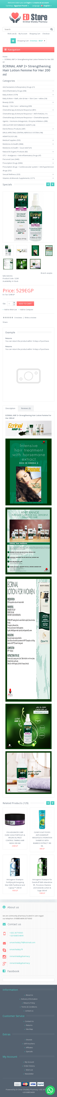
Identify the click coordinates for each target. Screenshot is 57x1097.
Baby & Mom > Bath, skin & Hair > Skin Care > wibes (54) (25, 98)
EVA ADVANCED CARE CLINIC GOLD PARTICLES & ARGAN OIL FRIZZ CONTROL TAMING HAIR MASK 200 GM (15, 837)
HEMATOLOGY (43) (10, 136)
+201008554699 (16, 935)
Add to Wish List (10, 309)
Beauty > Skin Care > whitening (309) (17, 106)
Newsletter (29, 1074)
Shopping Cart (34, 34)
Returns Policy (29, 1003)
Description (10, 408)
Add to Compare (26, 309)
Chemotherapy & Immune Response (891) (19, 110)
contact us (29, 1011)
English (46, 6)
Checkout (45, 34)
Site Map (29, 1029)
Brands (29, 1039)
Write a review (30, 317)
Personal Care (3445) (11, 159)
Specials (29, 1051)
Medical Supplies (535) (11, 140)
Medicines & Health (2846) (13, 144)
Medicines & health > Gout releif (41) (17, 148)
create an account (41, 3)
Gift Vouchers (29, 1043)
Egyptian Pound (20, 6)
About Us (29, 995)
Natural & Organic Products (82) (15, 151)
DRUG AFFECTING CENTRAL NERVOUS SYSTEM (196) (23, 132)
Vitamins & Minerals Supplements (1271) (19, 178)
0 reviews (18, 317)
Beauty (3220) (8, 102)
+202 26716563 (16, 932)
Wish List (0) (12, 34)
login (29, 3)
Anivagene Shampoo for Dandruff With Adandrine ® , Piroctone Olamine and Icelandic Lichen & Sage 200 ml (42, 885)
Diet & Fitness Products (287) (14, 129)
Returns (29, 1025)
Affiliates (29, 1047)
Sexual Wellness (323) (11, 174)
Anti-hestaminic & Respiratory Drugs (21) (19, 87)
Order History (29, 1066)
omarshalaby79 (16, 949)
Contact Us (29, 1021)
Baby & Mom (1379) (10, 94)
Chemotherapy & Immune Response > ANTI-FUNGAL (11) (25, 113)
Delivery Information (29, 999)
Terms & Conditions (29, 1007)
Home (5, 56)
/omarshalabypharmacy (20, 956)
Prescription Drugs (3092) (13, 163)
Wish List (29, 1070)
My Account (23, 34)
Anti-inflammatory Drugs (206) (14, 91)
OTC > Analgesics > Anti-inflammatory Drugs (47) (22, 155)
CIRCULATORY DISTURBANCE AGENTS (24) (19, 125)
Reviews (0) (26, 408)
